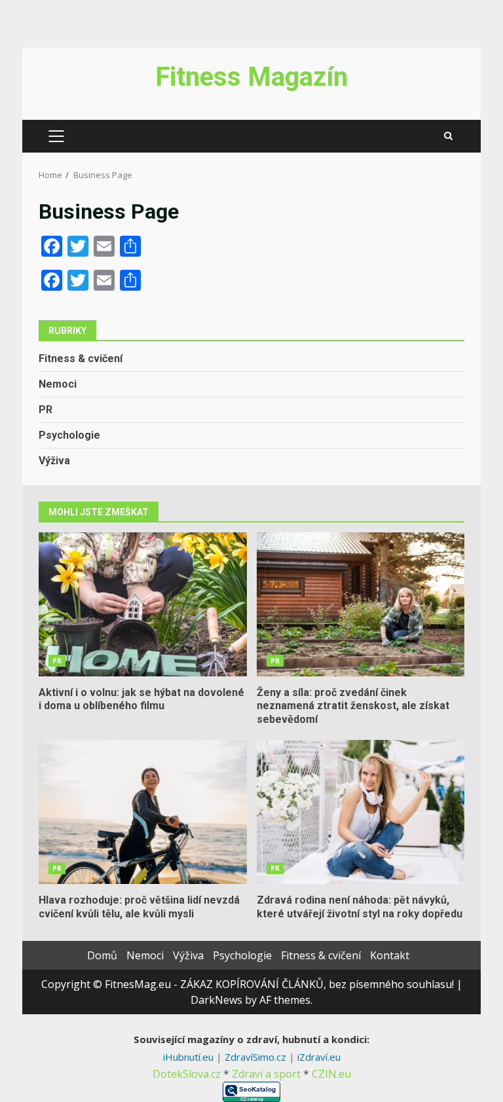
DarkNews (216, 1000)
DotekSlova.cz (187, 1074)
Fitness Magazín (251, 77)
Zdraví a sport (266, 1074)
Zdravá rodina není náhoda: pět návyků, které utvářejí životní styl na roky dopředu (361, 812)
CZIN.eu (331, 1074)
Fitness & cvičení (80, 358)
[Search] (448, 136)
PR (45, 409)
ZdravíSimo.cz (257, 1056)
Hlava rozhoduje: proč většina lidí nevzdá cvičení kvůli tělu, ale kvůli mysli (143, 812)
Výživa (54, 460)
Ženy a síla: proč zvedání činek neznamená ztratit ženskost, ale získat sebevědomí (361, 604)
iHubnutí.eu (189, 1056)
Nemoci (58, 384)
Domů (102, 955)
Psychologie (69, 435)
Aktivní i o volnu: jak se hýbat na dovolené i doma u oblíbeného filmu (143, 604)
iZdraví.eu (319, 1056)
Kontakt (389, 955)
